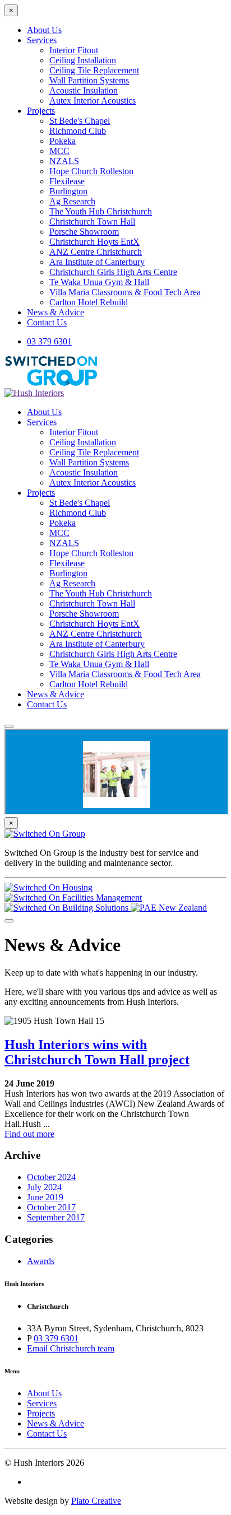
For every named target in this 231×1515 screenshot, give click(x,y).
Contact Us (47, 322)
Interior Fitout (73, 50)
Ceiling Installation (82, 60)
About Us (44, 30)
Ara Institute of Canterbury (97, 262)
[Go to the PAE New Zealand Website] (169, 907)
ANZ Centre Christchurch (95, 252)
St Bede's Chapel (79, 120)
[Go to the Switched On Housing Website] (48, 887)
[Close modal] (8, 920)
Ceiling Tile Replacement (94, 70)
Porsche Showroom (84, 231)
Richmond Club (77, 131)
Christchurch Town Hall (92, 221)
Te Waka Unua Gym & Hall (99, 282)
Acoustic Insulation (83, 90)
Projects (41, 110)
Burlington (68, 191)
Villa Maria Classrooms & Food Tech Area (125, 292)
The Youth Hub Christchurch (100, 211)
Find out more (29, 1134)
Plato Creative (96, 1500)
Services (42, 40)
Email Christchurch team (70, 1348)
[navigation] (115, 558)
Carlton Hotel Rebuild (88, 302)
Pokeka (62, 141)
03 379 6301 (49, 341)
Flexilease (67, 181)
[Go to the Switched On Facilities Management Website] (73, 897)
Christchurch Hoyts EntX (94, 241)
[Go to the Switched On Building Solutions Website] (67, 907)
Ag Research (72, 201)
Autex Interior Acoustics (92, 100)
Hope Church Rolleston (91, 171)
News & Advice (55, 312)
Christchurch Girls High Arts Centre (113, 272)
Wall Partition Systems (89, 80)
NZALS (64, 161)
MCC (59, 151)
